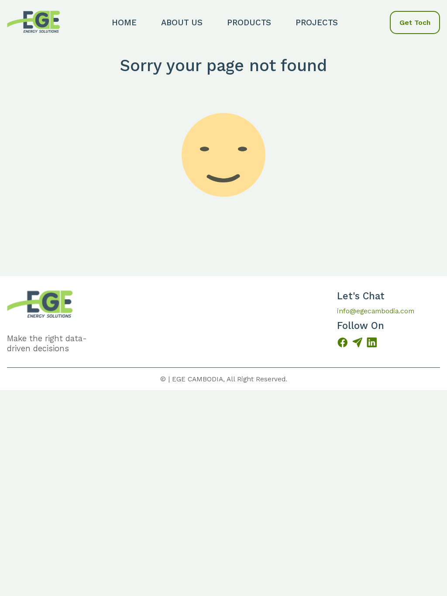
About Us (182, 22)
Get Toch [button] (414, 22)
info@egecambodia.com (375, 311)
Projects (317, 22)
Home (124, 22)
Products (249, 22)
